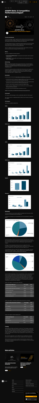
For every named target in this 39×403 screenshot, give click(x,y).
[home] (3, 2)
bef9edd (6, 90)
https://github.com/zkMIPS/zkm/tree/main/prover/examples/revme (19, 90)
